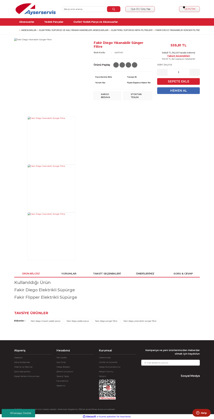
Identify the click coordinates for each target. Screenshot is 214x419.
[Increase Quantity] (195, 72)
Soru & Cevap (183, 273)
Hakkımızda (105, 357)
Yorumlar (68, 273)
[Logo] (36, 9)
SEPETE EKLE (178, 81)
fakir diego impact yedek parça (45, 321)
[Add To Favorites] (107, 77)
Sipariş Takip (63, 376)
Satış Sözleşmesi (22, 362)
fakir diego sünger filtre (106, 321)
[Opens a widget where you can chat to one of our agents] (201, 413)
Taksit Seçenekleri (178, 55)
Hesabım (18, 357)
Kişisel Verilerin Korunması (26, 376)
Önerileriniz (145, 273)
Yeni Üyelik (62, 357)
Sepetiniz (61, 385)
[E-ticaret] (106, 416)
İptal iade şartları (22, 371)
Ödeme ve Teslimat (23, 367)
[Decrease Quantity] (162, 72)
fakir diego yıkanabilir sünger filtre (140, 321)
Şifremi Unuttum (65, 371)
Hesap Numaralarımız (109, 367)
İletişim (102, 376)
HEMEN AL (178, 90)
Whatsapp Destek (20, 413)
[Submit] (194, 363)
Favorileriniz (62, 381)
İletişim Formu (106, 371)
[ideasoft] (89, 416)
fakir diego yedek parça (78, 321)
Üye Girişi (61, 362)
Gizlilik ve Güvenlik (108, 362)
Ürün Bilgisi (31, 273)
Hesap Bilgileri (63, 367)
